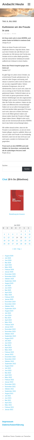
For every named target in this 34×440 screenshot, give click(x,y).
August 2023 (9, 338)
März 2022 (8, 377)
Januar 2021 (9, 409)
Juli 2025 (8, 285)
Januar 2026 (9, 272)
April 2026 (8, 265)
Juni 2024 (8, 315)
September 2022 (10, 363)
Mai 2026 (8, 262)
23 (25, 240)
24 (29, 240)
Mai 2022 (8, 373)
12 (8, 237)
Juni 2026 (8, 260)
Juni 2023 (8, 343)
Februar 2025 (9, 297)
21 (17, 240)
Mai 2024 (8, 318)
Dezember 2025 (10, 274)
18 (4, 240)
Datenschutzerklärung (13, 425)
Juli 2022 (8, 368)
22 (21, 240)
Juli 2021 (8, 396)
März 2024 (8, 322)
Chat (4, 179)
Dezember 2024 (10, 301)
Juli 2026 (8, 258)
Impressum (7, 421)
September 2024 (10, 308)
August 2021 (9, 393)
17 (29, 237)
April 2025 (8, 292)
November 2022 (10, 359)
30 (25, 244)
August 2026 (9, 256)
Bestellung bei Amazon (17, 214)
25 (4, 244)
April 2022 (8, 375)
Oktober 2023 (9, 334)
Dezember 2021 (10, 384)
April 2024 (8, 320)
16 (25, 237)
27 (13, 244)
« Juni (14, 249)
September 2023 (10, 336)
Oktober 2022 (9, 361)
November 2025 (10, 276)
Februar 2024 (9, 324)
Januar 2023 (9, 354)
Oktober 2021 (9, 389)
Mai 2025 (8, 290)
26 (8, 244)
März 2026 (8, 267)
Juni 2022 (8, 370)
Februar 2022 (9, 380)
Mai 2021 (8, 400)
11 (4, 237)
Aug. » (19, 249)
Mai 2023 (8, 345)
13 (13, 237)
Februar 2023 (9, 352)
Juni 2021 (8, 398)
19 (8, 240)
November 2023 (10, 331)
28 (17, 244)
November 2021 (10, 386)
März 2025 (8, 295)
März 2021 (8, 405)
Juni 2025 (8, 288)
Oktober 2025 (9, 279)
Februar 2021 (9, 407)
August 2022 (9, 366)
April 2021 (8, 402)
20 (13, 240)
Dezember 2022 (10, 357)
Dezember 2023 (10, 329)
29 (21, 244)
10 (29, 234)
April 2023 (8, 347)
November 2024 (10, 304)
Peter (14, 33)
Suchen (4, 165)
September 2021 (10, 391)
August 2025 (9, 283)
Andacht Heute (13, 4)
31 (29, 244)
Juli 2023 (8, 340)
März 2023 (8, 350)
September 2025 (10, 281)
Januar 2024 (9, 327)
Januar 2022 (9, 382)
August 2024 (9, 311)
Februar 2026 (9, 269)
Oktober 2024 (9, 306)
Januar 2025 (9, 299)
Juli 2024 (8, 313)
